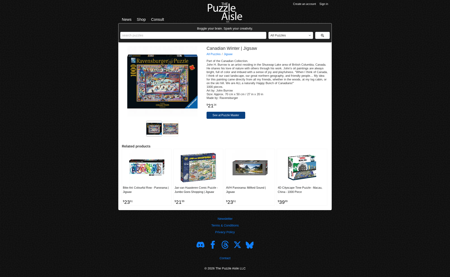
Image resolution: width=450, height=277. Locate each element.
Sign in (323, 3)
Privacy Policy (225, 232)
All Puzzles (214, 54)
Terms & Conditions (225, 225)
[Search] (322, 35)
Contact (225, 258)
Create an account (304, 3)
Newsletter (225, 219)
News (126, 19)
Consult (157, 19)
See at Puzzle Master (226, 115)
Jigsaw (228, 54)
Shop (141, 19)
